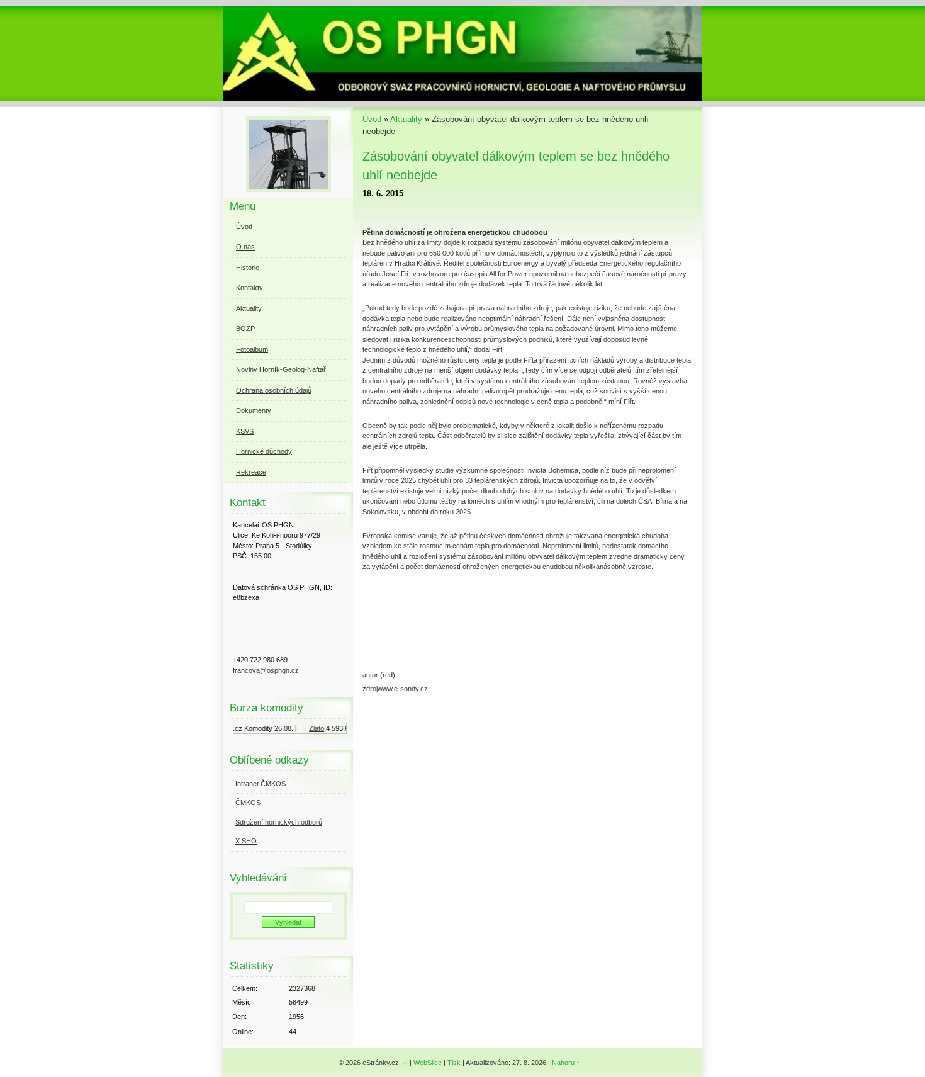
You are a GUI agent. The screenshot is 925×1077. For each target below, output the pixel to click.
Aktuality (406, 119)
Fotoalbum (252, 349)
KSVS (245, 431)
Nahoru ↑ (566, 1062)
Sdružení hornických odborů (278, 822)
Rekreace (251, 472)
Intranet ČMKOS (260, 783)
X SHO (246, 841)
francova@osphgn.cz (266, 670)
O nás (245, 247)
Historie (247, 267)
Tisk (454, 1062)
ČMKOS (248, 802)
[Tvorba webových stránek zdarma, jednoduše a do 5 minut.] (405, 1063)
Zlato (310, 728)
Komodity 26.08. (262, 728)
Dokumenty (253, 410)
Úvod (371, 119)
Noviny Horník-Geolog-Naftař (281, 369)
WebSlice (427, 1062)
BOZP (245, 328)
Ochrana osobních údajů (273, 390)
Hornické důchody (264, 451)
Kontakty (249, 287)
